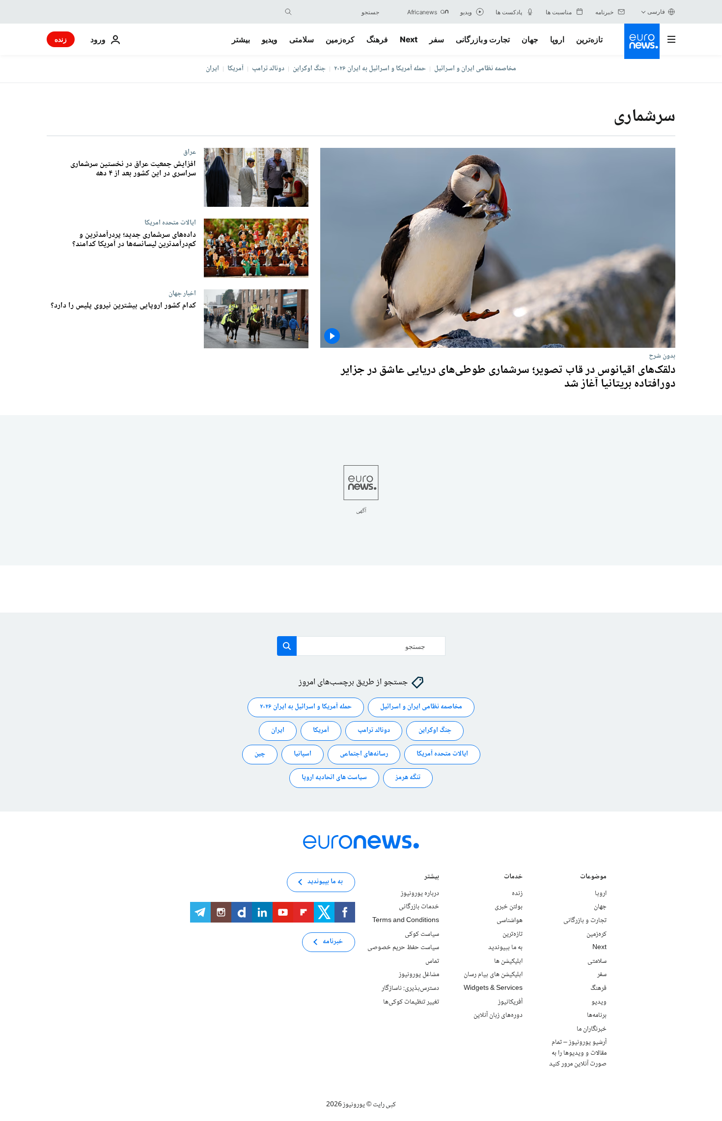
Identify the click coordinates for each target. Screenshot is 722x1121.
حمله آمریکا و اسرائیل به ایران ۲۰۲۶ (380, 69)
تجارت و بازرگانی (483, 39)
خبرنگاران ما (592, 1029)
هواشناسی (510, 920)
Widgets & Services (493, 988)
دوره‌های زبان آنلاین (498, 1015)
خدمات (513, 877)
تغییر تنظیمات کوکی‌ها (411, 1002)
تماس (432, 961)
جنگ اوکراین (309, 69)
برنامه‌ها (597, 1015)
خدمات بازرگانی (419, 907)
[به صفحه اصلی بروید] (642, 41)
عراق (189, 152)
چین (259, 754)
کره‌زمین (340, 39)
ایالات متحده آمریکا (442, 754)
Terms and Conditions (405, 920)
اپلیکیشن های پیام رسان (493, 975)
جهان (530, 39)
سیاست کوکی (422, 934)
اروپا (557, 39)
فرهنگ (377, 39)
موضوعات (593, 877)
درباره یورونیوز (420, 893)
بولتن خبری (509, 907)
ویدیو (270, 39)
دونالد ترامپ (268, 69)
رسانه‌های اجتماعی (364, 754)
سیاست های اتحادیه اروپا (334, 778)
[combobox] (337, 12)
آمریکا (235, 69)
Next (408, 39)
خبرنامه (333, 942)
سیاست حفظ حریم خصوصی (403, 947)
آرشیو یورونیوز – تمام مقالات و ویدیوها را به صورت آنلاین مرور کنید (578, 1053)
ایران (212, 69)
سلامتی (301, 39)
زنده (61, 39)
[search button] (288, 12)
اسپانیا (302, 754)
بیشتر (431, 877)
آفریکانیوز (510, 1002)
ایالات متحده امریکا (170, 222)
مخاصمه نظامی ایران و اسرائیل (475, 69)
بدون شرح (662, 356)
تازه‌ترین (589, 39)
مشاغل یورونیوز (419, 975)
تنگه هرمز (407, 778)
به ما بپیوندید (505, 947)
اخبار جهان (182, 293)
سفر (436, 39)
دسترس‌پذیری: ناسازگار (410, 988)
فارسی (656, 11)
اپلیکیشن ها (508, 961)
